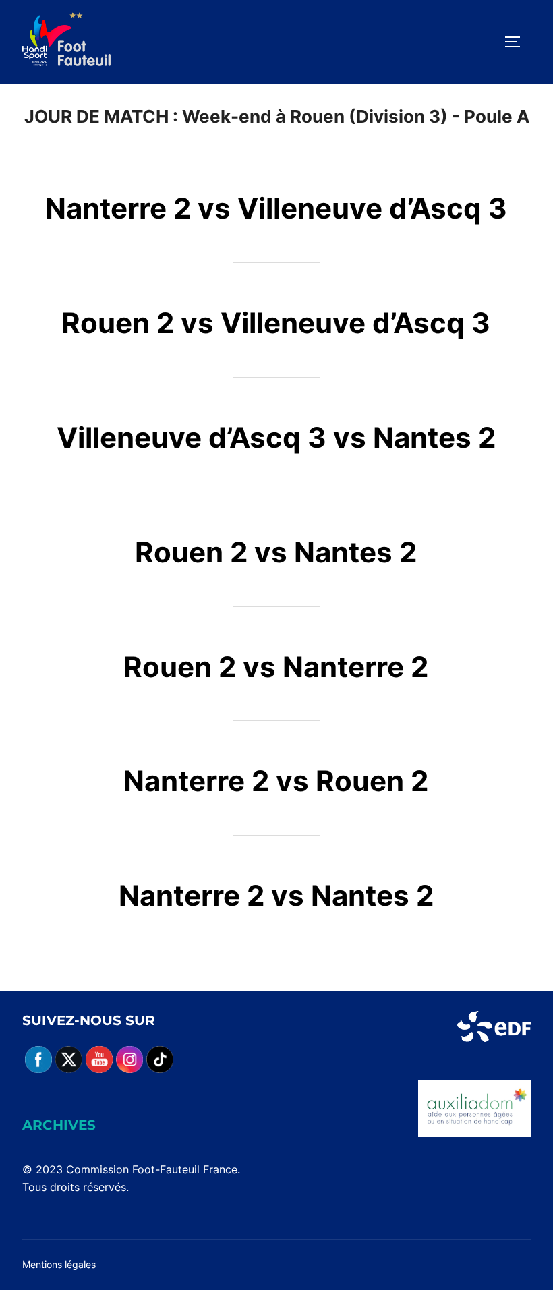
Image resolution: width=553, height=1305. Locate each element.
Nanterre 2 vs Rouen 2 (275, 780)
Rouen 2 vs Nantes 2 (276, 552)
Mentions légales (59, 1264)
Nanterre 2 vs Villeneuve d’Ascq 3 (276, 208)
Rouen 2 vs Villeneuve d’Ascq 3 (275, 323)
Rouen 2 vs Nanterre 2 (275, 666)
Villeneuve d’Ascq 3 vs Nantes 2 (276, 437)
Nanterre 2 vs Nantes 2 (276, 895)
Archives (59, 1125)
